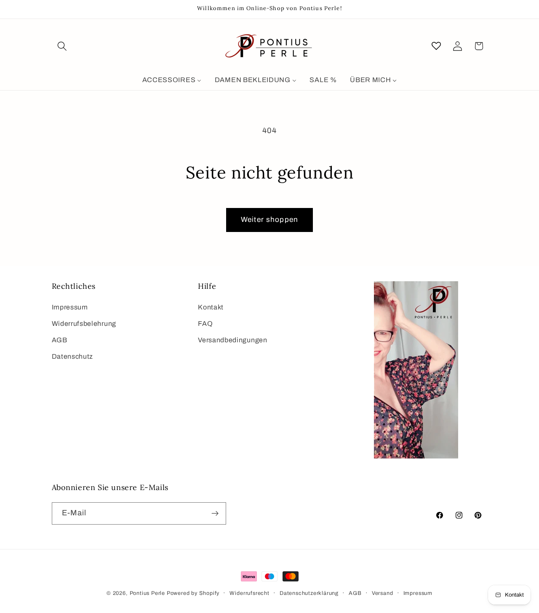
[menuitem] (172, 80)
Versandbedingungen (232, 340)
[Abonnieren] (215, 513)
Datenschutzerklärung (309, 593)
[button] (62, 46)
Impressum (70, 307)
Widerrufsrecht (249, 593)
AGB (59, 340)
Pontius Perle (147, 593)
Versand (382, 593)
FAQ (205, 323)
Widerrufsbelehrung (84, 323)
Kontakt (211, 307)
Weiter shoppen (269, 220)
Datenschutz (72, 356)
